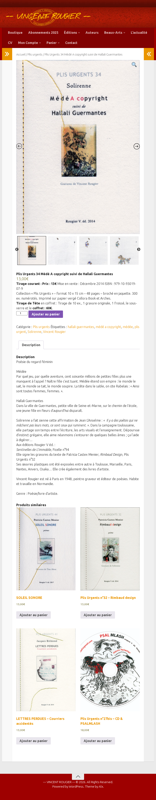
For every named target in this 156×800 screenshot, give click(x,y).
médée (128, 327)
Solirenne (34, 332)
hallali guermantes (81, 327)
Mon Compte (28, 43)
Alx (101, 786)
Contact (71, 43)
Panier (52, 43)
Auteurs (92, 32)
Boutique (15, 32)
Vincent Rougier (54, 332)
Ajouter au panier (46, 314)
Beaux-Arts (113, 32)
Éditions (70, 32)
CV (10, 43)
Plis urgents (35, 54)
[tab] (31, 345)
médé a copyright (108, 327)
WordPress (76, 786)
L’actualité (139, 32)
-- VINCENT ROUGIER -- (48, 16)
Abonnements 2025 (43, 32)
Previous (17, 249)
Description (31, 345)
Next (139, 249)
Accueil (20, 54)
